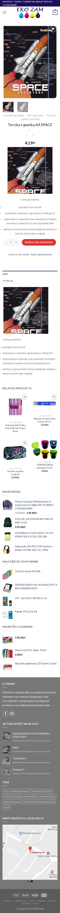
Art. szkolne (35, 115)
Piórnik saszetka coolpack (15, 473)
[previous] (8, 62)
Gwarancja (21, 901)
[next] (52, 62)
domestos (37, 791)
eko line (48, 791)
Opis (5, 274)
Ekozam (40, 908)
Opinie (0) (7, 280)
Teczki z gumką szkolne (41, 254)
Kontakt (26, 903)
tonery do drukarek (13, 802)
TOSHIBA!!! (19, 758)
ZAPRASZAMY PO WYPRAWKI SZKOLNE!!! (31, 735)
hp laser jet (17, 796)
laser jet (43, 796)
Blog (37, 903)
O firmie (7, 901)
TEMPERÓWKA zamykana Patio (44, 466)
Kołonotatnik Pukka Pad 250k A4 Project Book (15, 428)
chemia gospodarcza (19, 791)
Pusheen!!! (18, 769)
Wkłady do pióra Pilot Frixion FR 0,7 (45, 420)
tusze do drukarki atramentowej (39, 802)
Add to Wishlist (51, 37)
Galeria (51, 901)
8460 (15, 747)
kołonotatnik (30, 796)
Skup (32, 901)
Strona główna (14, 115)
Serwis (41, 901)
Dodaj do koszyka (39, 242)
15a (5, 791)
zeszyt (7, 807)
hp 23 (6, 796)
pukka (53, 796)
